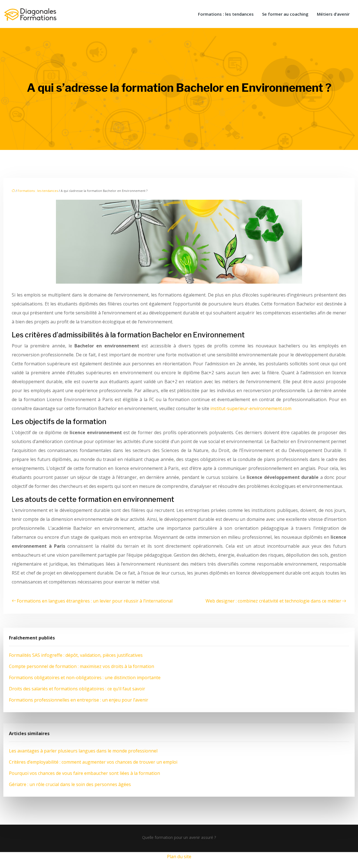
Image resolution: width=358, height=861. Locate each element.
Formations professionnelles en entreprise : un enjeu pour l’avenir (78, 700)
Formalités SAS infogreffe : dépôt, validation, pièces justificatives (76, 655)
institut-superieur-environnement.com (250, 408)
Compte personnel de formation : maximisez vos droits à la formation (81, 666)
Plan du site (179, 856)
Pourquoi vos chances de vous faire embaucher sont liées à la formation (84, 773)
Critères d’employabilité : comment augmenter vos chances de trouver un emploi (93, 762)
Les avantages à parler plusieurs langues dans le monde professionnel (83, 751)
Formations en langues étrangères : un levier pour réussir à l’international (95, 601)
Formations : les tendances (226, 14)
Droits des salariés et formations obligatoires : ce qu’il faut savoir (77, 689)
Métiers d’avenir (333, 14)
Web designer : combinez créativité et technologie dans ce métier (273, 601)
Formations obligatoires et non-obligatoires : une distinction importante (85, 677)
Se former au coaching (285, 14)
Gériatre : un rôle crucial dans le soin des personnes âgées (70, 784)
